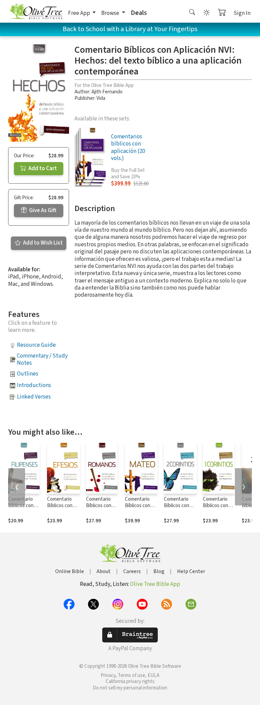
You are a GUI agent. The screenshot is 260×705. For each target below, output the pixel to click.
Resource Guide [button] (36, 345)
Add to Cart (42, 168)
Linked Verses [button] (34, 397)
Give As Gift (42, 210)
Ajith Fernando (107, 91)
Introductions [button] (34, 385)
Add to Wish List (42, 243)
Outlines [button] (27, 374)
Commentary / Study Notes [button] (42, 359)
